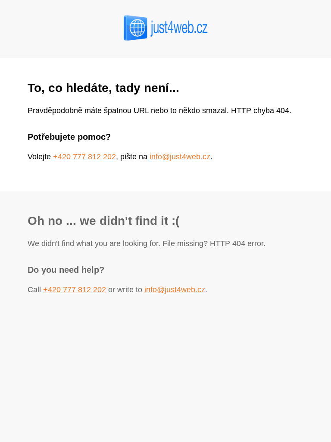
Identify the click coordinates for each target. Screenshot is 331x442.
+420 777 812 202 (84, 156)
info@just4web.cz (180, 156)
